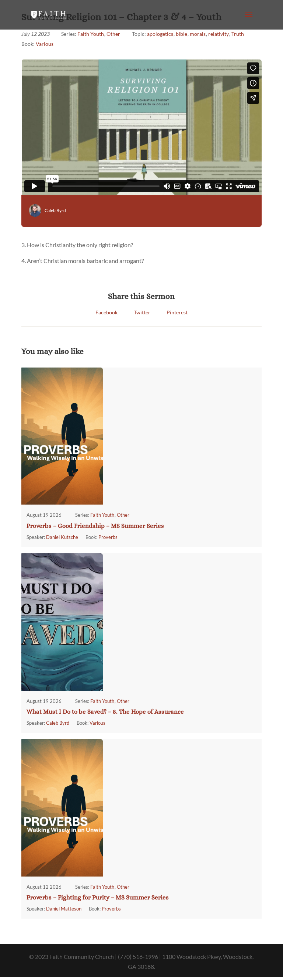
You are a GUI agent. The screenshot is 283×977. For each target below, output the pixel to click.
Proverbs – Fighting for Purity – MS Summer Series (98, 897)
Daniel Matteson (63, 909)
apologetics (160, 34)
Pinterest (177, 312)
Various (44, 44)
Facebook (106, 312)
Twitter (142, 312)
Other (113, 34)
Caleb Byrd (55, 210)
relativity (218, 34)
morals (198, 34)
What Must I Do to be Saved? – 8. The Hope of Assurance (105, 711)
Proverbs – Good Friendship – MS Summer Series (95, 525)
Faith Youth (90, 34)
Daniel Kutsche (62, 537)
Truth (237, 34)
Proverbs (108, 537)
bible (181, 34)
